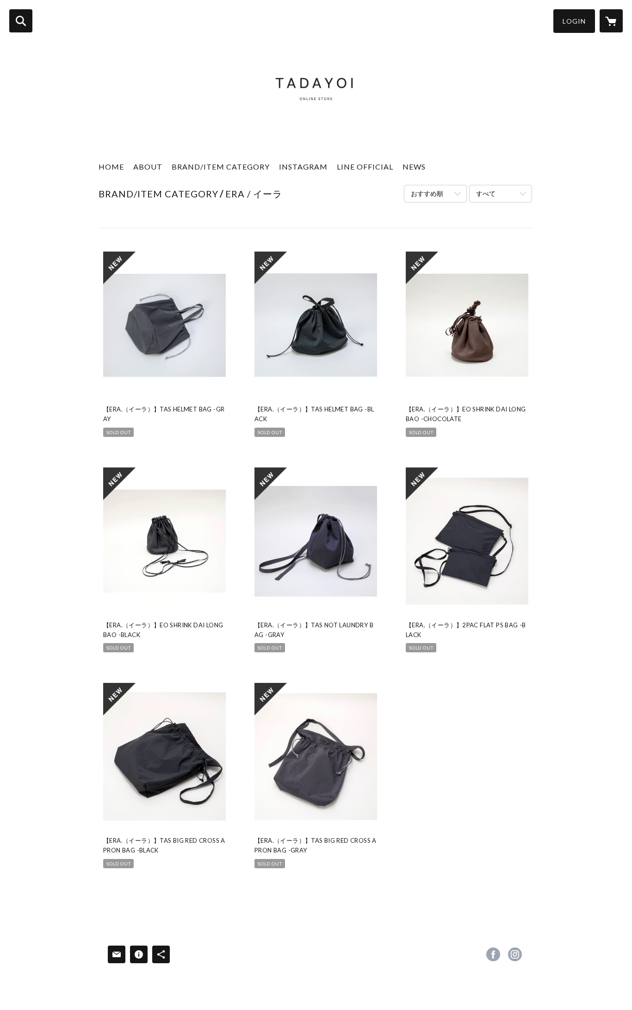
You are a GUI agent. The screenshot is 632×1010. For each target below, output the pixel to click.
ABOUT (147, 166)
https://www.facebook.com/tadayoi (493, 954)
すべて (486, 193)
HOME (111, 166)
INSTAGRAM (303, 166)
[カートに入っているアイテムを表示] (611, 20)
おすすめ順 (427, 193)
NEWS (414, 166)
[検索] (20, 20)
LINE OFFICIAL (365, 166)
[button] (574, 21)
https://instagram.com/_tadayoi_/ (515, 954)
